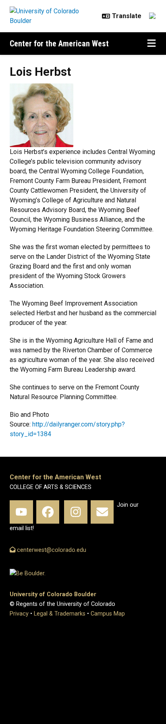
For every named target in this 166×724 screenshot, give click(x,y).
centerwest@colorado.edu (50, 550)
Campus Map (108, 613)
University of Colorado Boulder (53, 594)
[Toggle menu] (151, 43)
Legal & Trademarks (59, 613)
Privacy (19, 613)
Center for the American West (59, 43)
